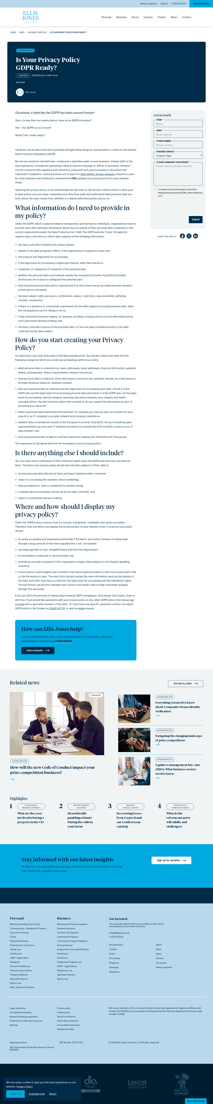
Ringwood (114, 963)
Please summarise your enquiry (174, 162)
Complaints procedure (21, 1012)
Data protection (65, 945)
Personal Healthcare (20, 966)
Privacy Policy (25, 1086)
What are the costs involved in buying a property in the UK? (30, 817)
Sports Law (15, 983)
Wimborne (114, 972)
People (162, 17)
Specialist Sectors (19, 979)
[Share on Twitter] (188, 236)
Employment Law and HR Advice (73, 949)
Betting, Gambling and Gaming (81, 806)
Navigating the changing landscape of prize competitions (178, 738)
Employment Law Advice (22, 945)
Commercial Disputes (67, 932)
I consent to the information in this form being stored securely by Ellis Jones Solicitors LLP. (180, 192)
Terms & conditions (66, 1016)
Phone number (164, 141)
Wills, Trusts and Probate (22, 987)
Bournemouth (116, 944)
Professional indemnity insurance (26, 1021)
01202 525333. (64, 641)
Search (164, 3)
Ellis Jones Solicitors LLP (121, 1008)
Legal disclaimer (18, 1008)
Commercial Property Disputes (72, 941)
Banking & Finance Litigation (130, 806)
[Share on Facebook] (182, 236)
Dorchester (114, 958)
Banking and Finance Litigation (72, 924)
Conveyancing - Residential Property (31, 806)
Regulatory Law (64, 970)
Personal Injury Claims (21, 970)
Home (13, 32)
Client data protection (67, 1021)
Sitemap (14, 1025)
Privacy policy (63, 1008)
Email (160, 130)
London (113, 949)
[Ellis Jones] (30, 16)
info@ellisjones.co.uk (119, 933)
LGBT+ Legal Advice (67, 966)
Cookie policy (63, 1012)
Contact (186, 17)
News (174, 17)
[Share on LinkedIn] (195, 236)
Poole (112, 953)
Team (158, 949)
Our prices (161, 963)
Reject (52, 1093)
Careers (148, 17)
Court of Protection (19, 932)
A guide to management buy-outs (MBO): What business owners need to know (177, 769)
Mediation (15, 962)
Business (121, 17)
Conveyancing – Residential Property (28, 928)
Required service (165, 152)
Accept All (15, 1094)
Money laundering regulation (24, 1016)
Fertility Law (16, 953)
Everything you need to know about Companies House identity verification (177, 707)
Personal (106, 17)
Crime (13, 937)
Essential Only (37, 1093)
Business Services (37, 32)
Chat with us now (195, 1101)
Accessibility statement (68, 1025)
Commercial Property (67, 937)
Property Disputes (19, 974)
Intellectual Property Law (69, 962)
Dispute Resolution (19, 941)
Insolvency (62, 958)
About (135, 17)
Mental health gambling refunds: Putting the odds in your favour (80, 819)
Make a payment (148, 3)
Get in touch (118, 919)
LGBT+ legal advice (19, 958)
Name (160, 120)
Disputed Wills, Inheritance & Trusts (180, 806)
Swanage (113, 967)
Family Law (15, 949)
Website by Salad (65, 1029)
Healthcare (62, 953)
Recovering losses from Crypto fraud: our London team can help (129, 819)
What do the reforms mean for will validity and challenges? (178, 819)
